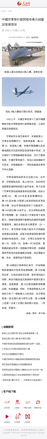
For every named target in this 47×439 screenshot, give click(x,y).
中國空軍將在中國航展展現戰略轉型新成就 (21, 359)
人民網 (3, 11)
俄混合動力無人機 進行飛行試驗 (16, 338)
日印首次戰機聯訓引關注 (13, 354)
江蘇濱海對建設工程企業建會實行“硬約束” (21, 375)
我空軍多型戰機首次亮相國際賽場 (17, 364)
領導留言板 (37, 408)
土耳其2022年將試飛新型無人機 (16, 349)
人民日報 (7, 408)
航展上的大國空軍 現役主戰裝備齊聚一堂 (20, 333)
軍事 (10, 11)
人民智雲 (17, 422)
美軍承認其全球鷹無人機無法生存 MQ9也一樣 (22, 370)
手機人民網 (27, 408)
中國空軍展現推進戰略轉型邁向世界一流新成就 (23, 344)
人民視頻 (7, 422)
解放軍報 (34, 37)
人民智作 (27, 422)
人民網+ (17, 408)
